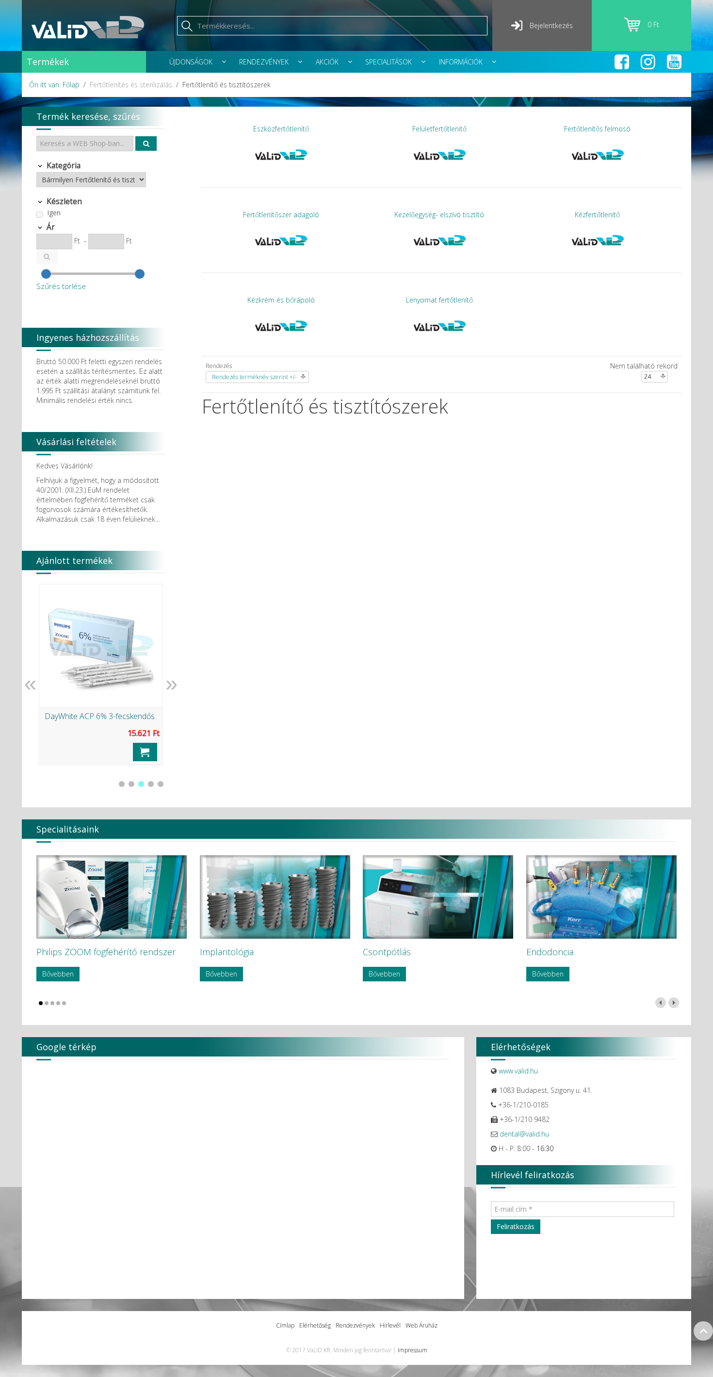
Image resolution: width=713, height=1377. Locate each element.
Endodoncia (549, 952)
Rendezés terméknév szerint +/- (254, 377)
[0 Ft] (636, 28)
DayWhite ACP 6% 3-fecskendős (100, 716)
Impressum (412, 1350)
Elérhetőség (315, 1325)
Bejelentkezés (551, 25)
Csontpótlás (387, 952)
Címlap (285, 1325)
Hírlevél (390, 1325)
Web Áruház (421, 1325)
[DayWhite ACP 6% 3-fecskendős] (101, 645)
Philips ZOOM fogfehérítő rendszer (106, 952)
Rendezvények (355, 1325)
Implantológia (227, 952)
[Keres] (146, 143)
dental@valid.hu (524, 1133)
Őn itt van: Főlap (54, 84)
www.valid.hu (518, 1070)
